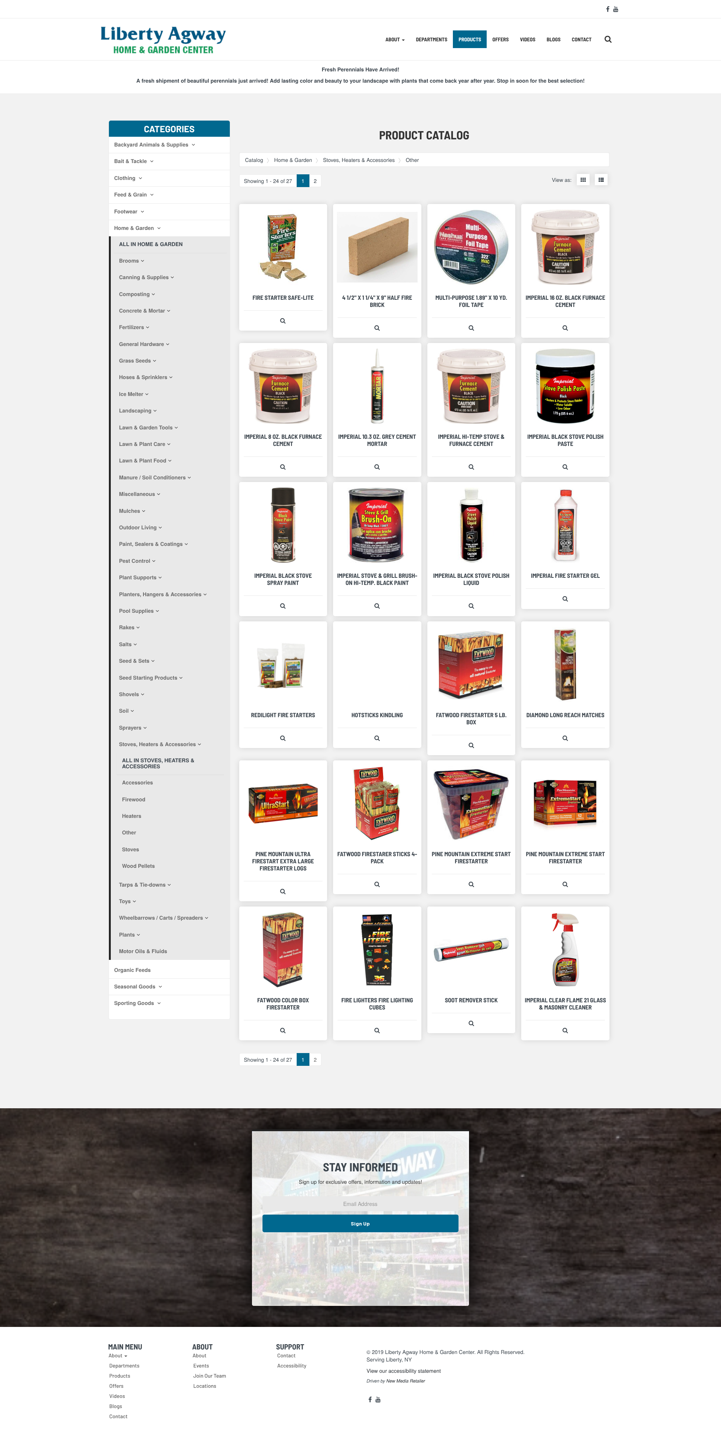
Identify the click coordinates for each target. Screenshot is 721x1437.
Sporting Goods (134, 1003)
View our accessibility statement (404, 1370)
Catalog (254, 159)
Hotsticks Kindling (377, 715)
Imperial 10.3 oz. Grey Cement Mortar (377, 440)
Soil (124, 711)
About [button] (393, 39)
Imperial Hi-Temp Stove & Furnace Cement (471, 440)
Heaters (131, 816)
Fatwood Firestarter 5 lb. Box (471, 719)
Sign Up (360, 1223)
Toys (125, 901)
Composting (134, 294)
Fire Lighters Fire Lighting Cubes (377, 1004)
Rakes (126, 627)
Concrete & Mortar (142, 310)
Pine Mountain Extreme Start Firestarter (471, 858)
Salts (125, 644)
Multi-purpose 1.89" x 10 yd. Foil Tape (471, 301)
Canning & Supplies (144, 277)
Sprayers (130, 727)
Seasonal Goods (135, 986)
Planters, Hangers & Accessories (160, 594)
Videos (527, 39)
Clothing (125, 178)
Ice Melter (131, 394)
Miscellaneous (137, 494)
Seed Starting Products (148, 677)
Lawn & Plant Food (142, 460)
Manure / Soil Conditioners (152, 477)
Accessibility (291, 1365)
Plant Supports (138, 577)
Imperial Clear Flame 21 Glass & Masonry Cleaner (565, 1004)
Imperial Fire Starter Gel (565, 575)
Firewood (133, 799)
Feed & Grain (131, 194)
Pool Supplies (136, 611)
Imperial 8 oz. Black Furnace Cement (283, 440)
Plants (127, 934)
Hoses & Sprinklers (143, 377)
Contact (582, 39)
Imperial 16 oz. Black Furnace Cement (565, 301)
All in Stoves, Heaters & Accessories (158, 763)
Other (129, 832)
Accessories (137, 782)
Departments (431, 39)
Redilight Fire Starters (283, 715)
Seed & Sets (134, 661)
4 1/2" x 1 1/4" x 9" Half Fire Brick (377, 301)
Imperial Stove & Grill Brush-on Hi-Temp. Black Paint (377, 579)
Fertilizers (131, 327)
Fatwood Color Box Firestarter (283, 1004)
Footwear (126, 211)
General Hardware (141, 344)
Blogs (554, 39)
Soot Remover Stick (471, 1000)
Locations (204, 1386)
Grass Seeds (135, 360)
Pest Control (134, 561)
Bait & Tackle (131, 161)
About (200, 1355)
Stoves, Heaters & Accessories (157, 744)
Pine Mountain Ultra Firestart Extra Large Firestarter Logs (283, 861)
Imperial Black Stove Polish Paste (565, 440)
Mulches (129, 511)
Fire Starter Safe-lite (283, 297)
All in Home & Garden (151, 244)
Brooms (129, 260)
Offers (500, 39)
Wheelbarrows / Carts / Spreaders (161, 918)
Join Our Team (209, 1375)
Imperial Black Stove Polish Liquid (471, 579)
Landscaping (135, 410)
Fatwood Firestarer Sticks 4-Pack (377, 858)
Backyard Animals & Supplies (152, 144)
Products (470, 39)
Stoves (130, 849)
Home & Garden (134, 228)
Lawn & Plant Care (142, 444)
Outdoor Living (138, 527)
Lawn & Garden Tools (146, 427)
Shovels (129, 694)
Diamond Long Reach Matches (565, 715)
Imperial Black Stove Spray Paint (283, 579)
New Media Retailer (405, 1381)
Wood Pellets (138, 866)
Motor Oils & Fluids (143, 951)
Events (201, 1365)
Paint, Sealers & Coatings (151, 544)
